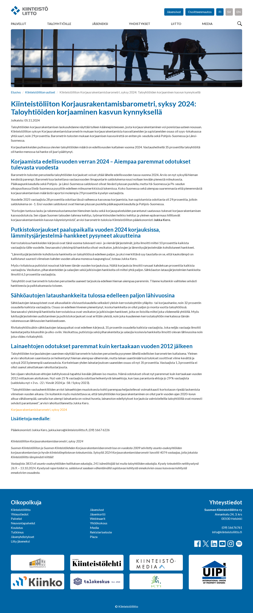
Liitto (176, 23)
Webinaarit (97, 518)
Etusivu (16, 92)
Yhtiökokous (98, 523)
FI (220, 12)
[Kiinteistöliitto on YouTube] (222, 544)
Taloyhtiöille (59, 23)
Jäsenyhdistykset (22, 537)
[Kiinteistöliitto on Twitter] (206, 544)
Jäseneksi (100, 23)
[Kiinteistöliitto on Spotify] (239, 544)
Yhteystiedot (19, 514)
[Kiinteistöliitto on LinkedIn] (214, 544)
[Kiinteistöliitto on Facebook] (197, 544)
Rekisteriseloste (101, 532)
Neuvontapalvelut (23, 523)
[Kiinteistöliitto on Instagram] (231, 544)
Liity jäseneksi (20, 541)
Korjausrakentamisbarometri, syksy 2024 (39, 409)
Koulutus (17, 527)
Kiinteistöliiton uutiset (40, 92)
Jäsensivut (174, 12)
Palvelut (18, 23)
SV (229, 12)
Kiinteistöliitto (21, 509)
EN (238, 12)
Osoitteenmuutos (200, 12)
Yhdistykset (139, 23)
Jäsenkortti (97, 514)
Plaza (93, 537)
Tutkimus (17, 532)
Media (207, 23)
